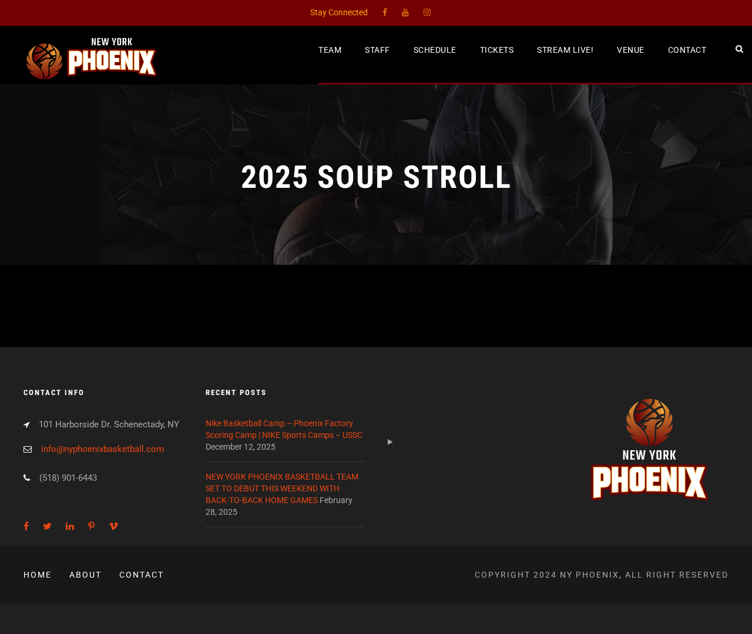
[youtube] (405, 12)
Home (38, 574)
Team (329, 50)
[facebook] (384, 12)
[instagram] (427, 12)
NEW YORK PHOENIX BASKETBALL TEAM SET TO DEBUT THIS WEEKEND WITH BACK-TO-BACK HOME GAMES (282, 488)
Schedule (435, 50)
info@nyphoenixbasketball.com (102, 449)
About (85, 574)
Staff (377, 50)
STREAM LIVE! (565, 50)
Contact (687, 50)
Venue (630, 50)
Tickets (497, 50)
